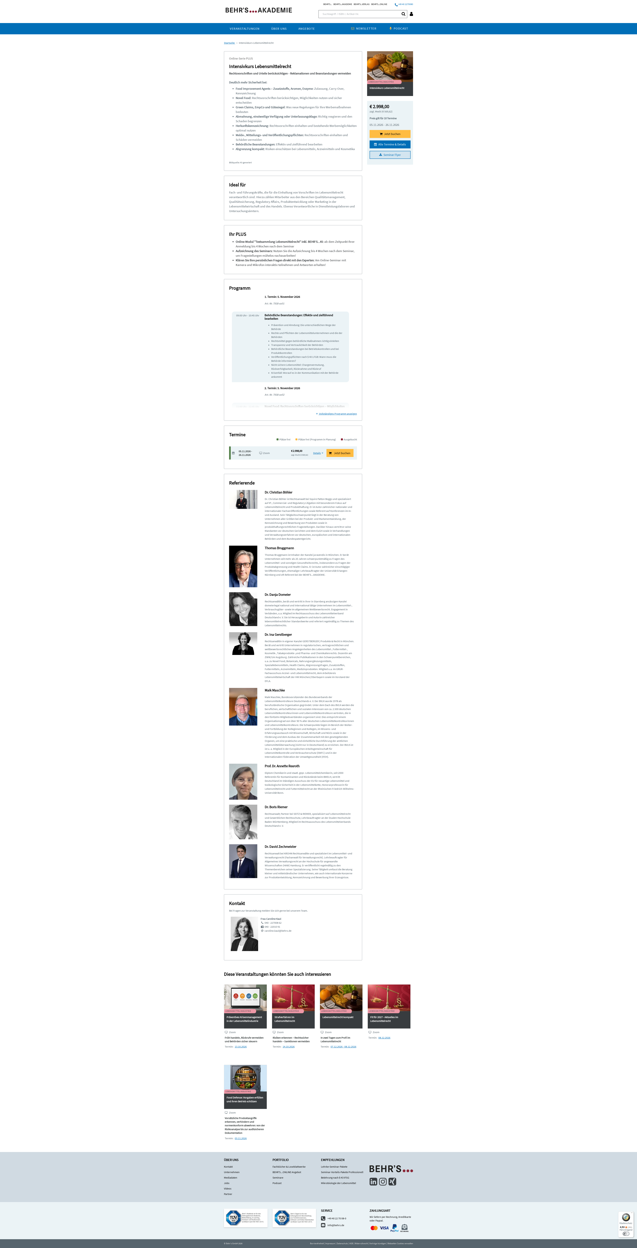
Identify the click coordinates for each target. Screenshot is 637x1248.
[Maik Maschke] (243, 706)
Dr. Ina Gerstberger (278, 634)
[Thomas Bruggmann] (243, 566)
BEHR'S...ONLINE (379, 4)
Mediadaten (230, 1177)
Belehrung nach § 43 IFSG (335, 1177)
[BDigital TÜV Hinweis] (246, 1218)
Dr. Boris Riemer (276, 807)
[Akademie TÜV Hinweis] (294, 1218)
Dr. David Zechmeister (280, 846)
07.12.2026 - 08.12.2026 (343, 1046)
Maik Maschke (275, 690)
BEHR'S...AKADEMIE (342, 4)
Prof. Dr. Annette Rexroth (282, 766)
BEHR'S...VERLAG (362, 4)
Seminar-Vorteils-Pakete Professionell (342, 1172)
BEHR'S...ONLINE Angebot (287, 1172)
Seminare (278, 1177)
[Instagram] (383, 1181)
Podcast (401, 28)
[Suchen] (403, 14)
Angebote (306, 29)
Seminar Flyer (392, 155)
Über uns (279, 29)
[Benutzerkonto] (411, 14)
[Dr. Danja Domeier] (243, 609)
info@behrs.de (335, 1225)
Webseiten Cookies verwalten (400, 1243)
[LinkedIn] (373, 1181)
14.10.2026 (289, 1046)
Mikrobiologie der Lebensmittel (338, 1183)
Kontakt (228, 1166)
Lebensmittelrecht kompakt (337, 1017)
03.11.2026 (241, 1138)
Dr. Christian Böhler (278, 492)
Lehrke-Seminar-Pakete (334, 1166)
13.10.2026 (241, 1046)
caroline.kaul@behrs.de (278, 930)
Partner (228, 1194)
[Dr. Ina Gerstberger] (243, 643)
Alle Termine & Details (392, 144)
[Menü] (632, 1214)
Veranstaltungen (245, 29)
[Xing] (392, 1181)
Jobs (226, 1183)
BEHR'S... (327, 4)
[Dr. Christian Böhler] (243, 499)
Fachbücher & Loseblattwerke (289, 1166)
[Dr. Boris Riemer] (243, 822)
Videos (227, 1188)
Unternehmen (232, 1172)
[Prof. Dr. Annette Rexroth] (243, 781)
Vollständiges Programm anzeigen (337, 413)
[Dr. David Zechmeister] (243, 861)
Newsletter (366, 28)
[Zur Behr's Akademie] (259, 10)
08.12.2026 (384, 1037)
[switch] (626, 1234)
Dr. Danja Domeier (278, 594)
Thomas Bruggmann (279, 548)
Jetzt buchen (391, 134)
